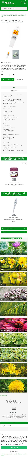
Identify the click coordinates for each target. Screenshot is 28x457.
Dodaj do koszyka (7, 79)
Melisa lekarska (4, 345)
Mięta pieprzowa (5, 360)
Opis (14, 87)
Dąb (2, 284)
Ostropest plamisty (5, 254)
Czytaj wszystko (3, 395)
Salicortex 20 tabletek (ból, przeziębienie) (14, 184)
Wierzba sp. (3, 315)
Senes (2, 269)
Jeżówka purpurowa (5, 330)
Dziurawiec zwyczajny (6, 376)
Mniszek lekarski (4, 391)
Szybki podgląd (15, 179)
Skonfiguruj (14, 451)
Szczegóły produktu (14, 90)
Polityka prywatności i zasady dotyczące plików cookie (14, 454)
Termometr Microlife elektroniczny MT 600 (14, 219)
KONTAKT (14, 6)
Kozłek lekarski (4, 299)
